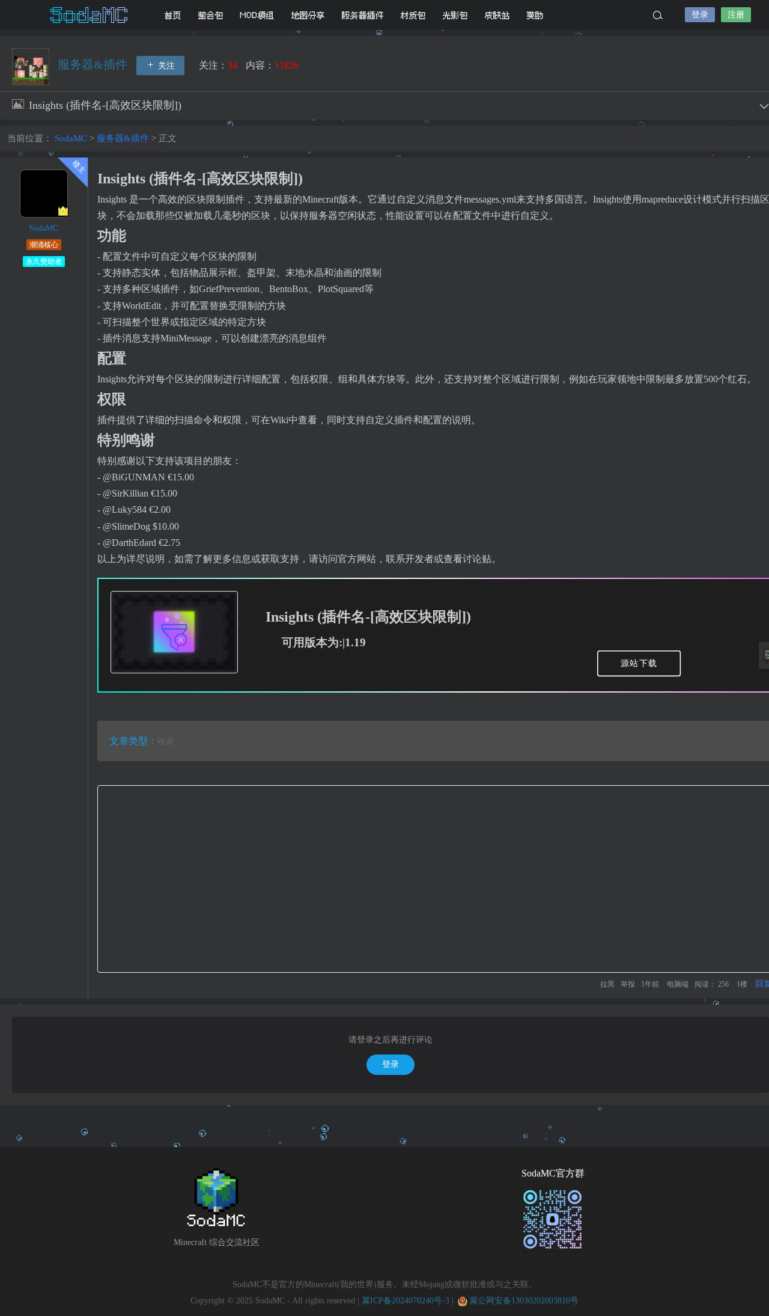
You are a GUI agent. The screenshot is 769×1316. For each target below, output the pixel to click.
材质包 (413, 15)
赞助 (535, 15)
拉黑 (607, 984)
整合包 (210, 15)
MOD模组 (257, 15)
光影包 (455, 15)
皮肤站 (497, 15)
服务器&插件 (94, 64)
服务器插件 (363, 15)
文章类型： (133, 741)
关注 (165, 65)
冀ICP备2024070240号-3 (405, 1300)
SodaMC (90, 15)
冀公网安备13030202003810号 (524, 1300)
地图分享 (308, 15)
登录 (699, 14)
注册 (736, 14)
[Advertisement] (434, 879)
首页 (173, 15)
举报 (628, 984)
